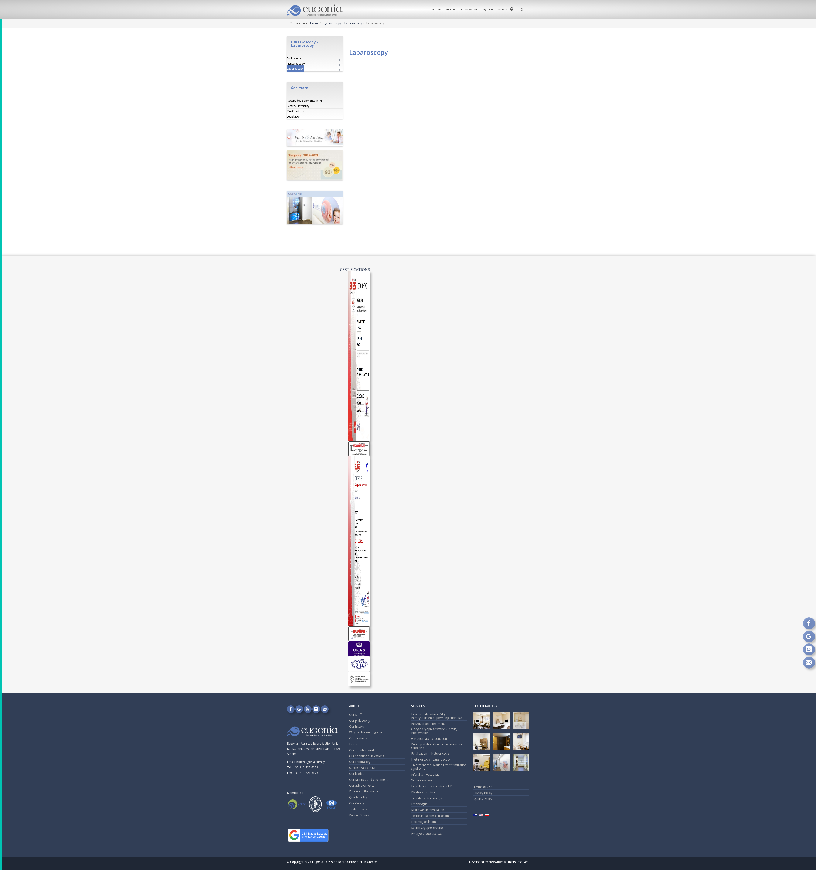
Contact (502, 9)
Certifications (295, 111)
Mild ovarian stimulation (427, 810)
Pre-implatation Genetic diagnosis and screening (437, 746)
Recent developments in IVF (304, 100)
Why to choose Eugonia (365, 732)
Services (450, 9)
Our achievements (361, 786)
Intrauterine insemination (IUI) (431, 786)
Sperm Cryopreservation (428, 828)
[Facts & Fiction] (315, 137)
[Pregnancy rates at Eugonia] (315, 165)
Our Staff (355, 715)
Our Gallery (356, 803)
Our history (356, 726)
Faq (484, 9)
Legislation (294, 116)
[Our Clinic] (315, 207)
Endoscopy (294, 58)
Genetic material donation (429, 739)
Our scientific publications (366, 756)
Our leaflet (356, 774)
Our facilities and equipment (368, 780)
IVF (475, 9)
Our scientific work (362, 750)
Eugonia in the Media (363, 791)
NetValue (496, 862)
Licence (354, 744)
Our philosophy (359, 720)
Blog (491, 9)
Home (314, 23)
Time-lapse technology (427, 798)
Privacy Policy (482, 793)
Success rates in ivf (362, 768)
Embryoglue (419, 804)
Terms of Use (482, 787)
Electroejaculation (423, 822)
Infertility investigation (426, 774)
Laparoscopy (295, 69)
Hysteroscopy (296, 63)
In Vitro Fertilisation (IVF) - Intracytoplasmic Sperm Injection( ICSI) (438, 716)
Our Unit (436, 9)
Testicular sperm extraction (430, 816)
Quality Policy (482, 799)
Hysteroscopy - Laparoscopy (342, 23)
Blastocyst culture (423, 792)
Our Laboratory (359, 762)
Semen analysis (421, 780)
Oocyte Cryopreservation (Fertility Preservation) (434, 731)
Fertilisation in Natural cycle (430, 753)
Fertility (465, 9)
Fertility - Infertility (298, 106)
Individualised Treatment (428, 724)
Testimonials (358, 809)
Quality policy (358, 797)
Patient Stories (359, 815)
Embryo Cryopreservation (428, 834)
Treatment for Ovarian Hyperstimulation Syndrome (438, 767)
